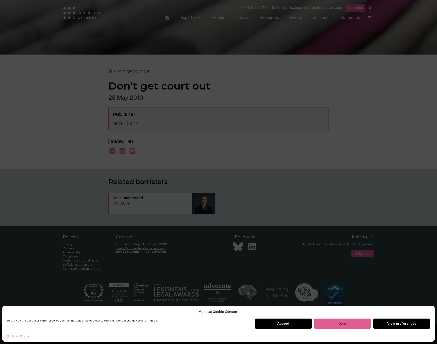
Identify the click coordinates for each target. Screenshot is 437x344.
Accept (283, 323)
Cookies (12, 336)
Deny (342, 323)
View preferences (402, 323)
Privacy (24, 336)
